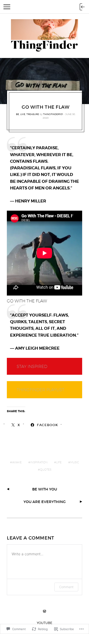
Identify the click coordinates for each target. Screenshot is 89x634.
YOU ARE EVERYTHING (45, 501)
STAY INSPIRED (32, 366)
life (59, 462)
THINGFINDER (31, 389)
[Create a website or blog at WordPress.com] (44, 611)
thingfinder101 (53, 114)
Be (17, 114)
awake (17, 462)
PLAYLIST (55, 389)
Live (22, 114)
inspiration (39, 462)
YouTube (44, 623)
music (74, 462)
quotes (45, 469)
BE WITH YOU (44, 489)
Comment (66, 587)
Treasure (32, 114)
